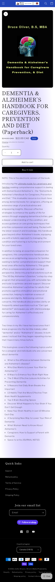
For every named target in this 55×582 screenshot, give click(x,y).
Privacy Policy (11, 489)
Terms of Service (13, 483)
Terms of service (45, 572)
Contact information (36, 576)
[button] (3, 3)
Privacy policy (30, 572)
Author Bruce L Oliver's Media (26, 569)
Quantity (5, 146)
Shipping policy (20, 576)
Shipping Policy (12, 495)
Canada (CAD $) (26, 549)
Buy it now (27, 170)
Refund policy (11, 477)
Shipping (5, 142)
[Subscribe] (43, 513)
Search (8, 471)
